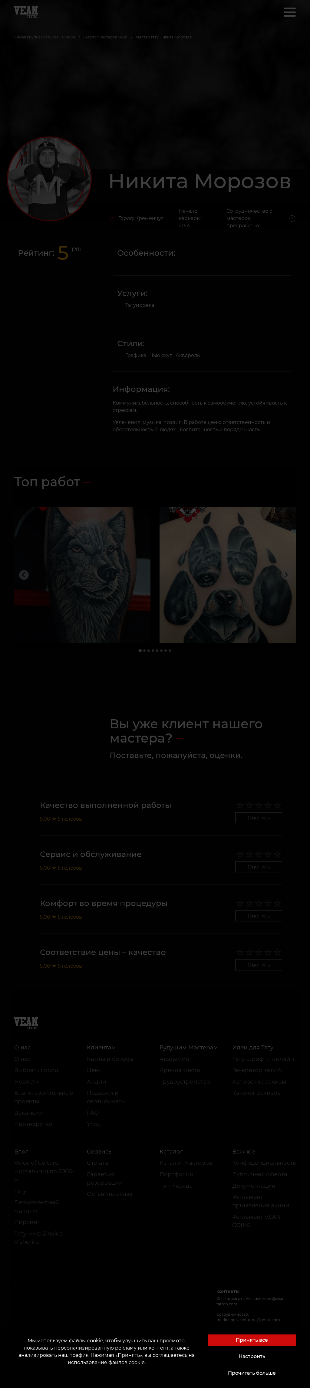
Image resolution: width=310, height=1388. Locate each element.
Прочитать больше (252, 1373)
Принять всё (252, 1340)
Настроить (252, 1356)
